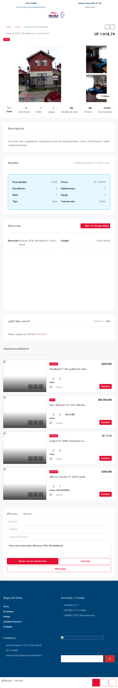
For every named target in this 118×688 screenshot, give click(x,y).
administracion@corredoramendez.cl (31, 7)
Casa (17, 27)
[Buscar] (110, 658)
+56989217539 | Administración (79, 615)
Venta (6, 39)
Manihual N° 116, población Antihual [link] (70, 368)
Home (8, 27)
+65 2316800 (31, 3)
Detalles (105, 386)
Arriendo (53, 364)
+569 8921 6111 (71, 605)
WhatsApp (60, 568)
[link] (24, 376)
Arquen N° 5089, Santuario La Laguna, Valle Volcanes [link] (80, 440)
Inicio (6, 606)
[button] (107, 27)
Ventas (6, 616)
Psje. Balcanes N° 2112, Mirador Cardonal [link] (73, 404)
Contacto (7, 627)
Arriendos (8, 611)
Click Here (41, 334)
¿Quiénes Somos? (12, 621)
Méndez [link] (59, 387)
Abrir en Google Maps (96, 225)
